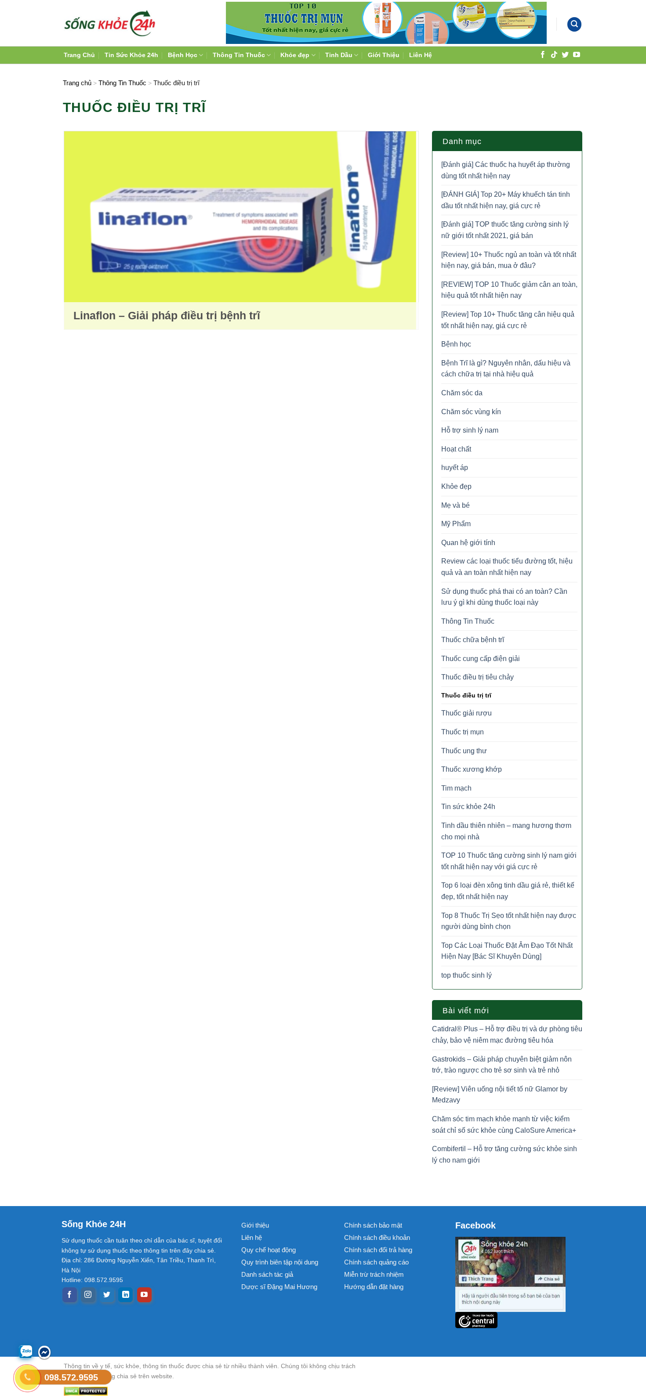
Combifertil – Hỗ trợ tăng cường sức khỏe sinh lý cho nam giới (504, 1154)
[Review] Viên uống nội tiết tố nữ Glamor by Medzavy (499, 1094)
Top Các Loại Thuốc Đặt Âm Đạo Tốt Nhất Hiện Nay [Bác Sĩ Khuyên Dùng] (507, 951)
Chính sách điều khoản (377, 1237)
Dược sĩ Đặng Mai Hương (279, 1286)
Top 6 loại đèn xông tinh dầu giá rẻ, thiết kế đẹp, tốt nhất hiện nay (507, 890)
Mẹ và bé (455, 505)
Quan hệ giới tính (468, 542)
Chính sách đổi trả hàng (378, 1250)
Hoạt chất (456, 449)
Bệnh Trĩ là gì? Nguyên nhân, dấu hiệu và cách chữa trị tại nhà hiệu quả (505, 368)
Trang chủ (77, 83)
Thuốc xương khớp (471, 769)
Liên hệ (251, 1237)
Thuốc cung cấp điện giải (480, 658)
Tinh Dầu (338, 54)
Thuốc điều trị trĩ (466, 695)
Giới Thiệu (383, 54)
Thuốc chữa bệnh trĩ (472, 639)
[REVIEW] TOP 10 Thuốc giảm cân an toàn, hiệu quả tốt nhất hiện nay (509, 290)
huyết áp (454, 467)
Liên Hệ (420, 54)
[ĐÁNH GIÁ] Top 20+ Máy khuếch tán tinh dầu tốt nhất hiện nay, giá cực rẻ (505, 200)
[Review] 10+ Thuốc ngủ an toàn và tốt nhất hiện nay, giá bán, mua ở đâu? (508, 260)
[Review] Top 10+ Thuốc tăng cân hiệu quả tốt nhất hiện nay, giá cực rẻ (507, 320)
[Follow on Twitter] (565, 54)
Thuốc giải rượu (466, 713)
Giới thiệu (255, 1225)
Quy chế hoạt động (268, 1250)
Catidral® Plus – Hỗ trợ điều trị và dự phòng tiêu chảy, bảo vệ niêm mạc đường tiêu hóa (507, 1034)
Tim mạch (456, 788)
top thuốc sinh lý (466, 975)
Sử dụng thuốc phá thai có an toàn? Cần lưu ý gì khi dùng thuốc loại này (504, 597)
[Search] (574, 24)
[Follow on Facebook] (542, 54)
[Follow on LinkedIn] (125, 1294)
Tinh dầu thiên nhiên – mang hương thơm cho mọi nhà (506, 831)
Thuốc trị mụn (462, 732)
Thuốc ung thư (464, 751)
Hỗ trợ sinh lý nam (469, 430)
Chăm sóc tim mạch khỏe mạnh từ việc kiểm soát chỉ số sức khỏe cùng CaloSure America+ (504, 1124)
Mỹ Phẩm (456, 523)
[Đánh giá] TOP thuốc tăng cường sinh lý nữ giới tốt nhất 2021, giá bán (505, 229)
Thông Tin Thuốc (239, 54)
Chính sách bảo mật (373, 1225)
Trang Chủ (79, 54)
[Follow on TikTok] (554, 54)
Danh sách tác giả (267, 1274)
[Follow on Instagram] (88, 1294)
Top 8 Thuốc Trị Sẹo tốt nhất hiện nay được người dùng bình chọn (508, 921)
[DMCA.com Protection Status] (217, 1391)
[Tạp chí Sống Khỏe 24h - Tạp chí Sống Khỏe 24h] (110, 23)
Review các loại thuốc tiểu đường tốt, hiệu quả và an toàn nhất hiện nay (507, 566)
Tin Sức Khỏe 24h (131, 54)
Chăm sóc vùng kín (471, 411)
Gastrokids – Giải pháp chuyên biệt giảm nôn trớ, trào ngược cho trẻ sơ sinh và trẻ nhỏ (502, 1064)
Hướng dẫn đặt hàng (373, 1286)
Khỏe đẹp (294, 54)
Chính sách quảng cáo (376, 1262)
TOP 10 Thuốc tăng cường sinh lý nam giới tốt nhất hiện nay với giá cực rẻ (509, 861)
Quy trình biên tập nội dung (279, 1262)
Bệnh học (456, 344)
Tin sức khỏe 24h (468, 806)
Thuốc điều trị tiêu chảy (477, 677)
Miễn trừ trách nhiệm (374, 1274)
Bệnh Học (182, 54)
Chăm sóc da (462, 393)
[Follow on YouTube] (576, 54)
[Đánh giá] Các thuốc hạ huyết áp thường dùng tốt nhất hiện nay (505, 170)
